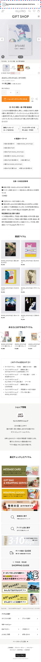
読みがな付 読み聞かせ (11, 160)
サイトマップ (13, 650)
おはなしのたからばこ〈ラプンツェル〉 (30, 289)
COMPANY (27, 650)
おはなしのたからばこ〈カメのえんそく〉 (10, 289)
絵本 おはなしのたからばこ (25, 144)
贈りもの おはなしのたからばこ (14, 164)
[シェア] (36, 99)
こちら (13, 225)
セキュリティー (30, 647)
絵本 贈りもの (26, 160)
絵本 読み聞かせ (9, 144)
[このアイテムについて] (39, 73)
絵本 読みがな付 (9, 148)
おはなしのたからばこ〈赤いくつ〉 (10, 315)
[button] (39, 39)
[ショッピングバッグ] (38, 11)
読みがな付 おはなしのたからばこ (14, 152)
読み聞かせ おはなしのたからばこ (14, 156)
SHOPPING (20, 650)
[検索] (29, 11)
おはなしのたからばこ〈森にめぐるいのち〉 (10, 261)
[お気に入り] (34, 11)
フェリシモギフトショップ (14, 608)
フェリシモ (3, 608)
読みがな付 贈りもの (11, 168)
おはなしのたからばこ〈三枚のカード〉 (30, 316)
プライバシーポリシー (20, 647)
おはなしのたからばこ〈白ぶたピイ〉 (30, 261)
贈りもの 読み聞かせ (26, 168)
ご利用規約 (10, 647)
